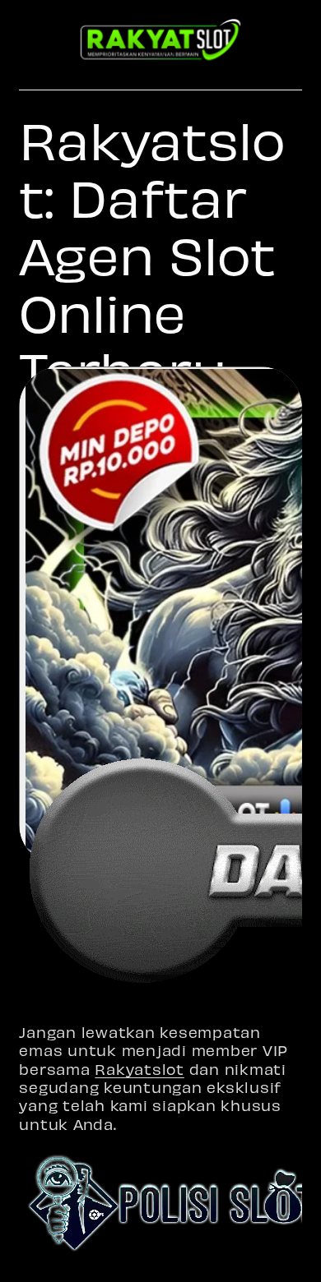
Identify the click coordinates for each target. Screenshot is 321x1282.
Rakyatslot (139, 1068)
